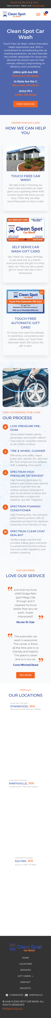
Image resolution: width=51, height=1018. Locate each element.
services (25, 970)
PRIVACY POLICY (13, 1008)
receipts (25, 988)
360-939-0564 (38, 6)
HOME (25, 958)
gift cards (24, 976)
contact (25, 982)
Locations (25, 964)
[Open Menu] (38, 14)
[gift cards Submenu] (33, 976)
